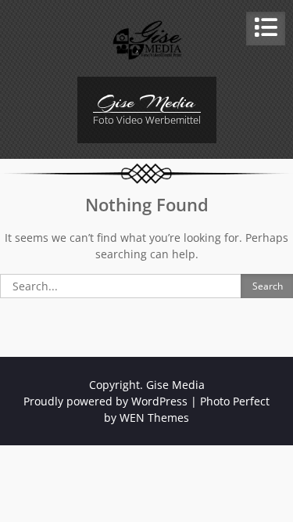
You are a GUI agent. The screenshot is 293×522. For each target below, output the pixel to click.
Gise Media (146, 101)
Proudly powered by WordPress (105, 401)
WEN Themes (154, 417)
